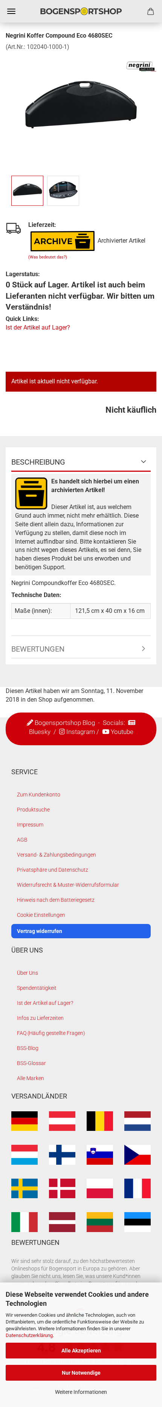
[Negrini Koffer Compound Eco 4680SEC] (81, 107)
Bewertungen (37, 648)
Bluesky (39, 731)
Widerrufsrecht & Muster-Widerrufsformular (68, 885)
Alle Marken (30, 1078)
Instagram (80, 731)
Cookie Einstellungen (41, 915)
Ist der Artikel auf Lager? (38, 327)
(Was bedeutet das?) (47, 257)
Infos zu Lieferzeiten (40, 1018)
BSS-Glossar (31, 1063)
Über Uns (27, 973)
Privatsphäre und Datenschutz (52, 870)
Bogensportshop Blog (65, 722)
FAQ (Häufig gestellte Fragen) (51, 1033)
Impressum (30, 825)
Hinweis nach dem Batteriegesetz (56, 900)
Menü (11, 11)
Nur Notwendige (81, 1373)
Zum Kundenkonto (38, 795)
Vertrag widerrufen (39, 931)
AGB (22, 840)
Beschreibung (38, 461)
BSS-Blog (27, 1048)
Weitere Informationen (81, 1392)
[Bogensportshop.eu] (81, 11)
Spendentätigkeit (37, 988)
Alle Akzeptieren (81, 1351)
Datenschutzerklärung (29, 1335)
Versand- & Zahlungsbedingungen (56, 855)
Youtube (122, 731)
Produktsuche (33, 810)
